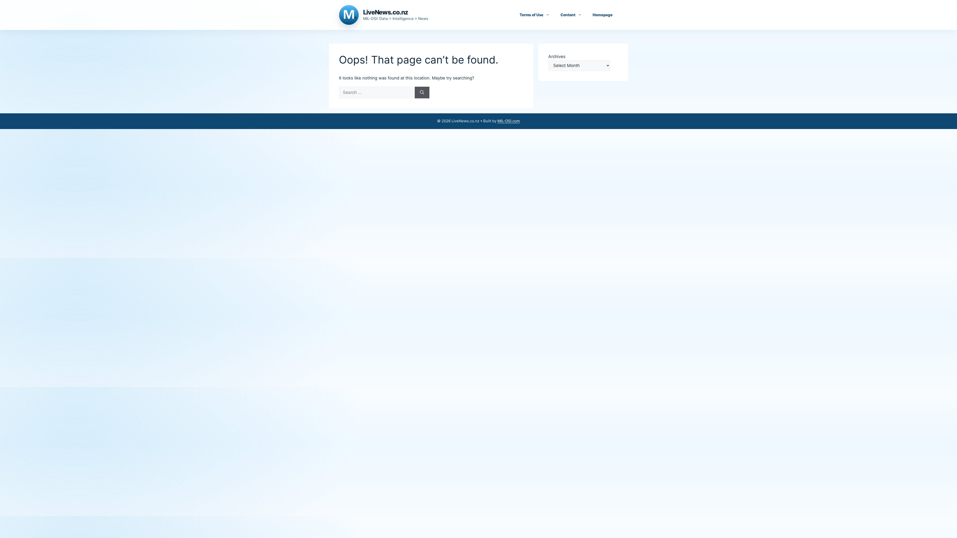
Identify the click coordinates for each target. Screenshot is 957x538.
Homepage (603, 14)
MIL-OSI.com (508, 121)
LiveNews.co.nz (385, 12)
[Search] (422, 93)
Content (567, 14)
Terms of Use (531, 14)
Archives (556, 56)
